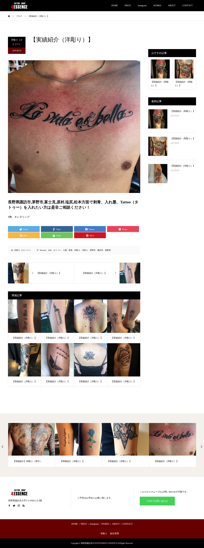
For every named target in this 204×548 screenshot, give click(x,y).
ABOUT (172, 5)
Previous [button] (2, 446)
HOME (114, 5)
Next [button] (201, 446)
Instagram (142, 5)
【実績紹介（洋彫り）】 (183, 166)
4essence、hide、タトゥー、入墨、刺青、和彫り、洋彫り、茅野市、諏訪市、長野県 (75, 250)
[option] (49, 445)
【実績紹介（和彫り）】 (183, 111)
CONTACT (187, 5)
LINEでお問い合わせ (157, 501)
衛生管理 (114, 533)
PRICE (128, 5)
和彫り (104, 533)
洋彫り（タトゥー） (16, 42)
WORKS (157, 5)
